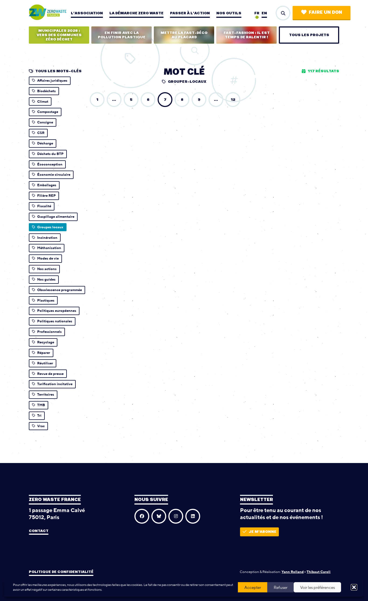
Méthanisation (49, 248)
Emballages (46, 185)
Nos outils (228, 13)
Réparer (43, 353)
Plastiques (45, 300)
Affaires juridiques (52, 80)
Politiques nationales (54, 321)
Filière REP (46, 196)
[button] (354, 587)
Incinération (47, 238)
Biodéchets (46, 91)
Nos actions (47, 269)
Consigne (45, 122)
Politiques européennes (56, 311)
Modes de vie (48, 258)
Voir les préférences (317, 587)
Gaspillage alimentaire (55, 217)
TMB (41, 405)
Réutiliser (45, 363)
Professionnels (49, 332)
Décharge (45, 143)
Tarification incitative (54, 384)
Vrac (41, 426)
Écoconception (50, 164)
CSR (40, 133)
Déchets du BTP (50, 154)
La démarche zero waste (136, 13)
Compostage (47, 112)
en (264, 13)
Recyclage (45, 342)
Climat (42, 101)
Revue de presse (50, 374)
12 (233, 100)
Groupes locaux (50, 227)
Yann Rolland (293, 572)
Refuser (280, 587)
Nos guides (46, 279)
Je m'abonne (262, 532)
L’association (87, 13)
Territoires (45, 394)
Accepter (252, 587)
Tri (39, 415)
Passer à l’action (190, 13)
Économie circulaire (53, 174)
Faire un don (325, 12)
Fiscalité (44, 206)
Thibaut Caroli (319, 572)
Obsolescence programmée (59, 290)
